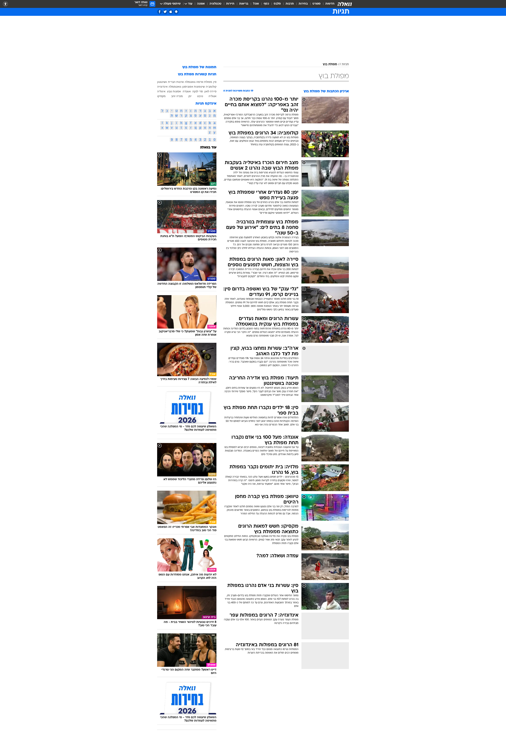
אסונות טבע (174, 91)
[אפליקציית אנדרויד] (176, 11)
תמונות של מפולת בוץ (199, 67)
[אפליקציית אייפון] (170, 11)
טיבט (200, 96)
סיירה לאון (210, 91)
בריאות (243, 3)
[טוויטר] (165, 11)
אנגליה (212, 96)
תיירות (230, 3)
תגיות (345, 64)
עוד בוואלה (208, 147)
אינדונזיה (162, 86)
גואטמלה (190, 81)
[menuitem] (327, 4)
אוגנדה (187, 91)
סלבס (277, 3)
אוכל (256, 3)
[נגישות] (5, 4)
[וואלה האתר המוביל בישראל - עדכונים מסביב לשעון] (345, 4)
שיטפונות (199, 86)
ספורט (316, 3)
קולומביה (211, 86)
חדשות (329, 3)
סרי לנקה (197, 91)
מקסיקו (161, 96)
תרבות (290, 3)
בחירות (303, 3)
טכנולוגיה (215, 3)
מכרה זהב (177, 96)
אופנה (201, 3)
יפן (190, 96)
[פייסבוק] (159, 11)
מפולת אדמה (204, 81)
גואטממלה (175, 86)
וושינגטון (162, 81)
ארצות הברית (176, 81)
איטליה (161, 91)
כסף (266, 3)
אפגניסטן (187, 86)
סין (214, 81)
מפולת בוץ (330, 64)
